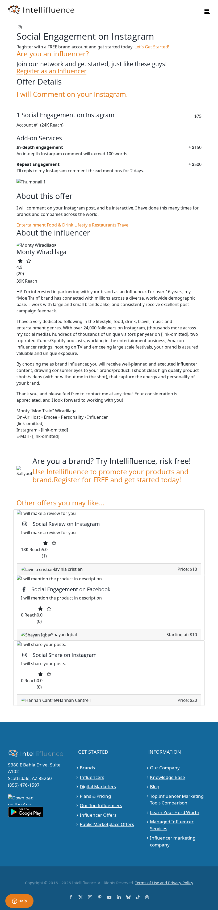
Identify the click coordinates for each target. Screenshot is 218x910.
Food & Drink (60, 225)
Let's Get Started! (152, 47)
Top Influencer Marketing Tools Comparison (177, 799)
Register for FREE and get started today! (117, 479)
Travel (123, 225)
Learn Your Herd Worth (174, 812)
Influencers (92, 777)
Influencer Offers (98, 815)
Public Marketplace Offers (107, 824)
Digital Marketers (98, 786)
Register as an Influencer (51, 71)
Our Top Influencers (101, 805)
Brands (87, 768)
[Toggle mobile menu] (207, 11)
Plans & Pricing (95, 796)
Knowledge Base (167, 777)
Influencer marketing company (172, 841)
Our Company (165, 768)
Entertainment (31, 225)
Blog (154, 786)
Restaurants (104, 225)
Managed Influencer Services (172, 825)
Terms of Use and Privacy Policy (164, 882)
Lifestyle (82, 225)
